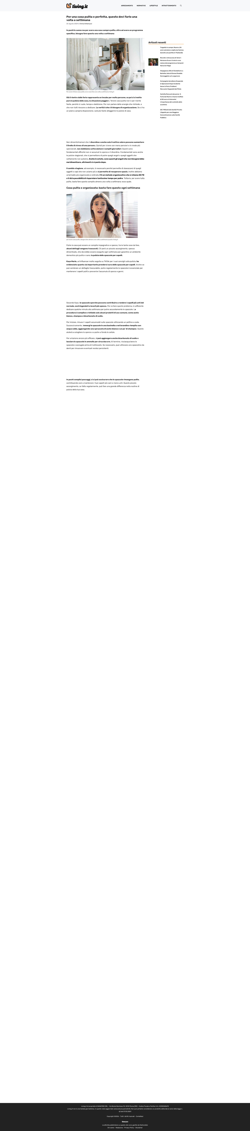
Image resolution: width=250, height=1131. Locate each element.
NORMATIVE (141, 6)
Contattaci (139, 1116)
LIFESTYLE (154, 6)
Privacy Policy (129, 1128)
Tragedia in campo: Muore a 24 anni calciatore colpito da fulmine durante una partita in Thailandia (172, 50)
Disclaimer (139, 1128)
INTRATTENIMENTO (169, 6)
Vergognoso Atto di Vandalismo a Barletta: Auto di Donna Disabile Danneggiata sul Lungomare (171, 73)
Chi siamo (111, 1128)
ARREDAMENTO (127, 6)
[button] (181, 6)
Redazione (119, 1128)
